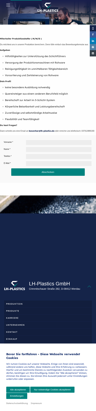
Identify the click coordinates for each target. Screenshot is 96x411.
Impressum (36, 403)
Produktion (14, 304)
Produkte (12, 311)
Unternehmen (15, 325)
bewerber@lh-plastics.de (41, 131)
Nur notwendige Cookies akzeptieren (52, 389)
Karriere (12, 318)
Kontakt (12, 332)
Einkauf (11, 339)
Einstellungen (17, 396)
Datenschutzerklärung (17, 403)
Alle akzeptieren (18, 389)
